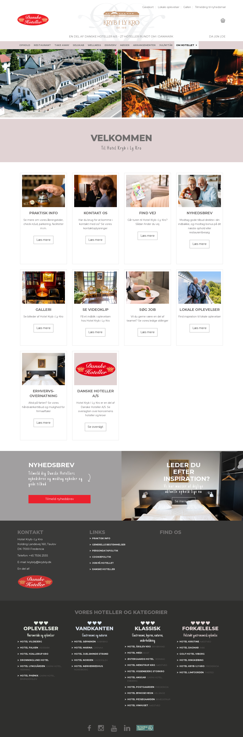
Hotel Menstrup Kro (141, 665)
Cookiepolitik (101, 557)
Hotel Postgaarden (140, 687)
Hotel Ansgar (136, 677)
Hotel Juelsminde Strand (91, 654)
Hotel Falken (29, 647)
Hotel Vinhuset (137, 705)
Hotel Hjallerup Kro (34, 654)
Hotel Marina (83, 647)
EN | (218, 36)
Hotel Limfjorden (191, 672)
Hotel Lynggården (32, 666)
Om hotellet (185, 45)
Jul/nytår (166, 45)
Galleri (187, 7)
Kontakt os (95, 213)
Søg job (147, 309)
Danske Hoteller (103, 569)
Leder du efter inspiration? (186, 471)
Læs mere (43, 240)
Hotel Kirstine (189, 641)
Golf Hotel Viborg (192, 654)
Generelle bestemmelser (108, 544)
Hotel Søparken (85, 641)
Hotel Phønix (29, 675)
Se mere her (183, 501)
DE (223, 36)
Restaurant (42, 45)
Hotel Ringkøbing (191, 660)
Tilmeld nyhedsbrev (59, 499)
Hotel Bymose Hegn (140, 693)
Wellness (94, 45)
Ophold (24, 45)
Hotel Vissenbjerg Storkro (145, 671)
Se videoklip (96, 309)
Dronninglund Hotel (34, 660)
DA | (212, 36)
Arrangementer (144, 45)
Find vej (147, 213)
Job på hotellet (103, 563)
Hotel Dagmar (189, 647)
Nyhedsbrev (199, 213)
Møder (125, 45)
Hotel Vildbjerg (31, 641)
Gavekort (148, 7)
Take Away (61, 45)
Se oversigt (95, 426)
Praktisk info (43, 213)
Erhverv (111, 45)
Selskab (78, 45)
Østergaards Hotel (140, 659)
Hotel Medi (134, 652)
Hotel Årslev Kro (139, 646)
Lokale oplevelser (168, 7)
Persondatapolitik (105, 550)
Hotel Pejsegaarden (141, 699)
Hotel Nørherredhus (88, 666)
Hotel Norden (83, 660)
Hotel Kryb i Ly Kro (192, 666)
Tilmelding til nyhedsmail (210, 7)
